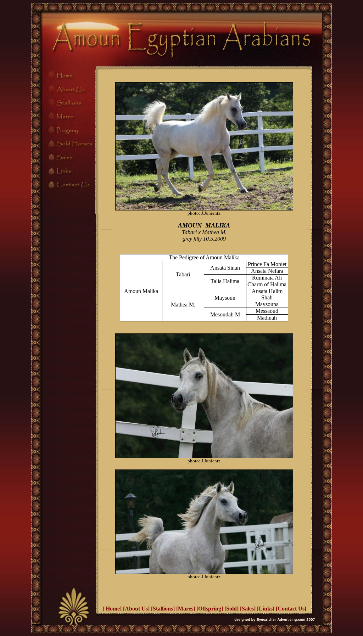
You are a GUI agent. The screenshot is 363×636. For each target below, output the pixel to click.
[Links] (265, 609)
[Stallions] (163, 609)
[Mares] (185, 609)
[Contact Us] (291, 609)
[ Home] (112, 609)
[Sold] (231, 609)
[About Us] (136, 609)
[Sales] (248, 609)
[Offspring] (209, 609)
